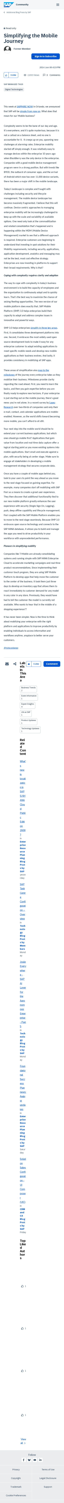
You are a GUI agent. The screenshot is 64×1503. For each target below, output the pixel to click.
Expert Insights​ (27, 704)
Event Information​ (29, 696)
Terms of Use (48, 1469)
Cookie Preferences (16, 1495)
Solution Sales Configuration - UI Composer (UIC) (23, 1180)
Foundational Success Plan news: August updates (23, 1088)
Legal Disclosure (48, 1478)
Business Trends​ (28, 688)
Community (22, 4)
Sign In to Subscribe (46, 56)
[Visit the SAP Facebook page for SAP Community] (23, 1460)
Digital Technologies (14, 89)
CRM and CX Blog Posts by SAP (22, 1219)
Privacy (16, 1469)
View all (23, 1441)
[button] (6, 75)
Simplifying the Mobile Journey (31, 38)
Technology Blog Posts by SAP (22, 1043)
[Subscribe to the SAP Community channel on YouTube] (35, 1460)
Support (48, 1487)
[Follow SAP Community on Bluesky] (29, 1460)
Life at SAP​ (25, 712)
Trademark (15, 1487)
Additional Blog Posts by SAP (19, 12)
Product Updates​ (28, 720)
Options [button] (33, 62)
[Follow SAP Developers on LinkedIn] (40, 1460)
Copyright (16, 1478)
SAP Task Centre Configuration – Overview (23, 901)
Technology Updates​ (30, 728)
